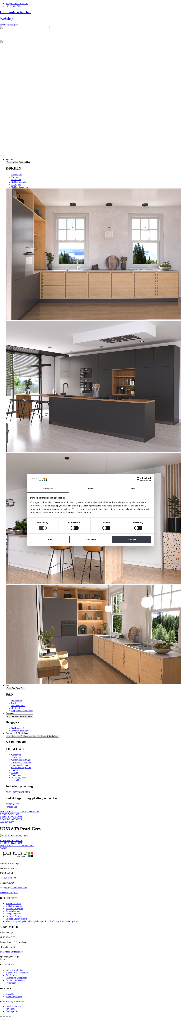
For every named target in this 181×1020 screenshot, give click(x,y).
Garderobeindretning (20, 760)
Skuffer (14, 772)
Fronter (14, 177)
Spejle (14, 703)
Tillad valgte (90, 539)
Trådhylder (16, 775)
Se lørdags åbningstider (11, 952)
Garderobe (16, 755)
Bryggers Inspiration (20, 730)
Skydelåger (16, 757)
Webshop (6, 19)
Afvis (49, 539)
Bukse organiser (18, 777)
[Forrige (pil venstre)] (1, 1019)
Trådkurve (16, 770)
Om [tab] (133, 488)
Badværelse (16, 700)
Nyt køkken (16, 174)
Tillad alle (131, 539)
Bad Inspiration (18, 705)
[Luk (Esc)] (9, 1016)
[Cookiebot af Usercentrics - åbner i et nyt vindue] (138, 479)
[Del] (7, 1016)
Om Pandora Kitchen (15, 12)
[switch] (75, 528)
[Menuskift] (1, 155)
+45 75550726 (10, 878)
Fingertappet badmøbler (22, 710)
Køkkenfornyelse (19, 182)
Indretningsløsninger (20, 765)
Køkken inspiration (19, 187)
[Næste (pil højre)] (4, 1019)
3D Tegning (16, 184)
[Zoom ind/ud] (1, 1016)
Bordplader (16, 179)
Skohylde (15, 780)
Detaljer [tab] (90, 488)
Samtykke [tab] (48, 488)
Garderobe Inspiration (21, 767)
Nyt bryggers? (17, 728)
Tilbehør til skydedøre (21, 762)
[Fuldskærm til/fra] (4, 1016)
